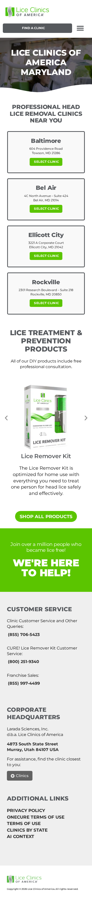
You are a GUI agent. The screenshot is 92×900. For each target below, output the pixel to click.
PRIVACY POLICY (26, 810)
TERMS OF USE (24, 823)
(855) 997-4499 (24, 683)
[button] (80, 28)
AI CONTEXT (20, 836)
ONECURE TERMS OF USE (35, 817)
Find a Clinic (33, 28)
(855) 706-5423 (24, 634)
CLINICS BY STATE (27, 830)
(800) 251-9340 (23, 661)
